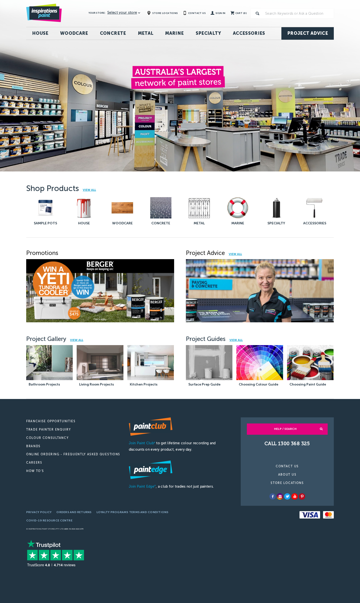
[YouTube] (294, 496)
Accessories (249, 33)
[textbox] (298, 13)
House (40, 33)
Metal (146, 33)
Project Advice (307, 33)
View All (89, 190)
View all (235, 254)
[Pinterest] (302, 496)
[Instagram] (280, 496)
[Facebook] (272, 496)
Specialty (208, 33)
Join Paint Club (142, 443)
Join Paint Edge (142, 486)
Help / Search (285, 429)
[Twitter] (287, 496)
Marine (174, 33)
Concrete (113, 33)
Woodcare (74, 33)
